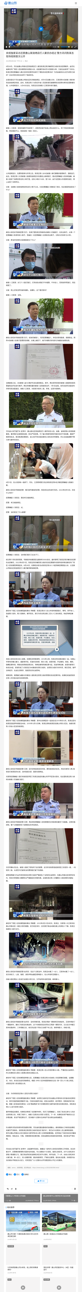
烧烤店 (26, 1272)
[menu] (76, 3)
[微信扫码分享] (8, 1286)
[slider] (30, 47)
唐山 (10, 1272)
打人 (18, 1272)
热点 (26, 61)
